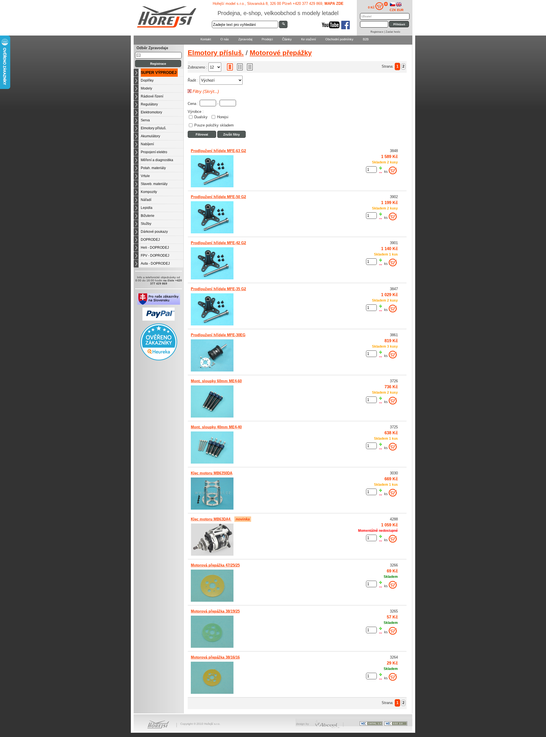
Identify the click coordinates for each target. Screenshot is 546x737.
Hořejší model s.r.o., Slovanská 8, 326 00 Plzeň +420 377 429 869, (278, 3)
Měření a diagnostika (157, 160)
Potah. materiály (153, 168)
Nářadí (146, 200)
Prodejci (267, 39)
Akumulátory (150, 136)
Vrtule (145, 176)
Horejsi (222, 117)
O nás (224, 39)
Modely (146, 88)
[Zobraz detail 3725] (212, 462)
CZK (393, 10)
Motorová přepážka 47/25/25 (215, 565)
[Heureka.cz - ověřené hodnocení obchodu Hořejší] (158, 359)
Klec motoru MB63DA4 (211, 519)
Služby (146, 224)
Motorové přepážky (281, 53)
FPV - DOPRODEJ (155, 256)
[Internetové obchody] (328, 727)
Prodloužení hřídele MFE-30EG (218, 335)
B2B (366, 39)
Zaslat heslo (393, 31)
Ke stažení (308, 39)
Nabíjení (147, 144)
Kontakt (205, 39)
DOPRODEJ (150, 240)
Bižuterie (147, 216)
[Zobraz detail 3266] (212, 601)
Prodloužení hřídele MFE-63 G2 (218, 151)
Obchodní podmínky (339, 39)
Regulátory (149, 104)
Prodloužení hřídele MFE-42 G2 (218, 243)
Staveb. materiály (154, 184)
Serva (145, 120)
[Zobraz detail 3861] (212, 370)
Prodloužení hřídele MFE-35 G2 (218, 289)
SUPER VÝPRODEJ (159, 72)
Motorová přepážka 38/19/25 (215, 611)
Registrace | (378, 31)
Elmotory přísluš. (153, 128)
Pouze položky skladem (214, 125)
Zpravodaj (245, 39)
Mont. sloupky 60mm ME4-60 (216, 381)
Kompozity (149, 192)
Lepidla (146, 208)
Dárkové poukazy (154, 232)
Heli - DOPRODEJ (155, 248)
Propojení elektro (154, 152)
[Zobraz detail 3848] (212, 186)
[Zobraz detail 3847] (212, 324)
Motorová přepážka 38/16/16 (215, 657)
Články (287, 39)
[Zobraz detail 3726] (212, 416)
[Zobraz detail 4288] (212, 555)
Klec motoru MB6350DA (211, 473)
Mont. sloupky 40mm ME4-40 (216, 427)
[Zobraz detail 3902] (212, 232)
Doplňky (147, 80)
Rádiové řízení (152, 96)
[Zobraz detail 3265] (212, 647)
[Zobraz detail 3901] (212, 278)
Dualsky (201, 117)
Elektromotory (151, 112)
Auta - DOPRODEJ (155, 263)
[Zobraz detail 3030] (212, 508)
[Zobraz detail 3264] (212, 693)
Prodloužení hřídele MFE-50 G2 (218, 197)
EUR (400, 10)
